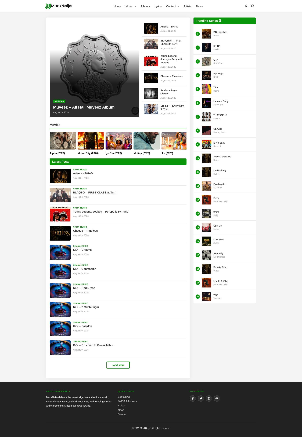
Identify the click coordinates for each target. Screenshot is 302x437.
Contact (171, 6)
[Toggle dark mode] (246, 6)
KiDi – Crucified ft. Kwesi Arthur (93, 345)
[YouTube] (217, 398)
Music (129, 6)
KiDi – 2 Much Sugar (86, 307)
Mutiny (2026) (142, 153)
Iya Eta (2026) (114, 153)
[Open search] (252, 6)
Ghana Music (80, 246)
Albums (145, 6)
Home (117, 6)
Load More (118, 365)
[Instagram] (209, 398)
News (199, 6)
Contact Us (124, 396)
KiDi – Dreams (82, 249)
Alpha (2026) (57, 153)
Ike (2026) (167, 153)
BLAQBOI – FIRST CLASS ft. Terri (94, 192)
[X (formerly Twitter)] (201, 398)
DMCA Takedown (127, 401)
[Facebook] (193, 398)
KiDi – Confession (84, 268)
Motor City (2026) (88, 153)
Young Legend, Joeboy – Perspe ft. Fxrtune (171, 59)
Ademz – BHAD (169, 26)
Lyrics (158, 6)
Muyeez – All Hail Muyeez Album (84, 107)
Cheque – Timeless (171, 76)
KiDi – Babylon (82, 326)
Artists (188, 6)
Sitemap (122, 414)
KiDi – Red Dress (84, 287)
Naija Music (80, 170)
